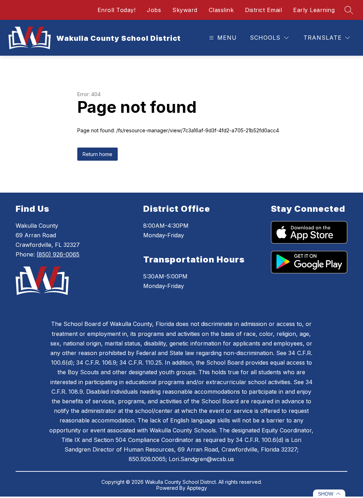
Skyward (184, 9)
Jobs (154, 9)
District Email (263, 9)
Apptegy (197, 488)
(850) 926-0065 (58, 254)
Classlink (221, 9)
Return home (97, 154)
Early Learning (314, 9)
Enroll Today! (116, 9)
